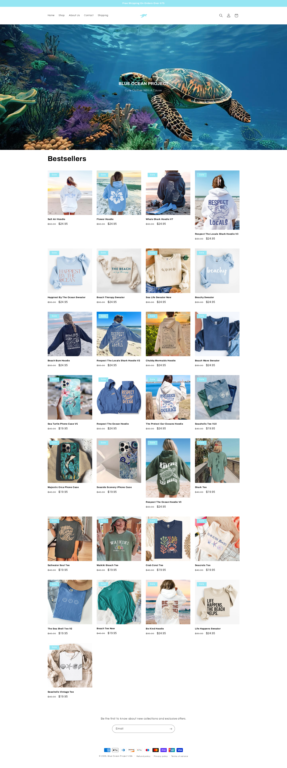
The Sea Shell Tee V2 (60, 628)
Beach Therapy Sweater (111, 297)
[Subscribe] (171, 729)
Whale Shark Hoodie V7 (159, 219)
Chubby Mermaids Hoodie (161, 360)
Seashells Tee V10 (206, 424)
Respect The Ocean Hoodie (113, 424)
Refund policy (143, 756)
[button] (221, 15)
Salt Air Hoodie (56, 219)
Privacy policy (161, 756)
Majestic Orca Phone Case (63, 487)
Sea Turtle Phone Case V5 (63, 424)
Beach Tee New (106, 628)
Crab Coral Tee (154, 565)
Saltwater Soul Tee (59, 565)
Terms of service (179, 756)
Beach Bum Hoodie (59, 360)
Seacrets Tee (203, 565)
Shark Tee (201, 487)
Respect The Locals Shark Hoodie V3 (216, 234)
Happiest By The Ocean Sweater (67, 297)
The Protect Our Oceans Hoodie (164, 424)
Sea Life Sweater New (158, 297)
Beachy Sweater (204, 297)
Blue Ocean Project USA (120, 756)
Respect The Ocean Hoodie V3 (164, 502)
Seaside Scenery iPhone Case (114, 487)
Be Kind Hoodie (155, 628)
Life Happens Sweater (208, 628)
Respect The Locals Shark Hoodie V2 (118, 360)
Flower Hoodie (105, 219)
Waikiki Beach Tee (107, 565)
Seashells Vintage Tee (61, 692)
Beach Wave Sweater (207, 360)
